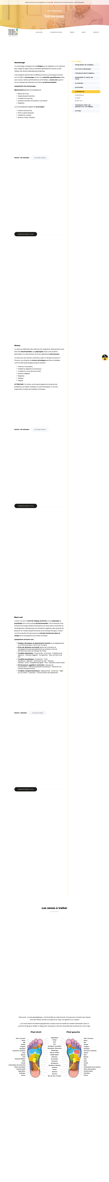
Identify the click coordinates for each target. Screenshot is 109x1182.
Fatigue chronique (83, 69)
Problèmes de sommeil (84, 65)
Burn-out (79, 100)
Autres (78, 111)
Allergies (79, 83)
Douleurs (79, 87)
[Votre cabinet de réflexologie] (13, 32)
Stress (77, 98)
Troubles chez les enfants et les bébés (84, 105)
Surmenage (79, 91)
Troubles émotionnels (84, 73)
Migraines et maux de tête (84, 78)
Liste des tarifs (40, 157)
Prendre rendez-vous (26, 234)
